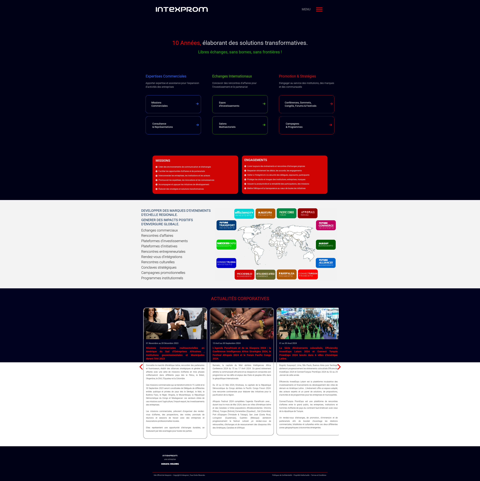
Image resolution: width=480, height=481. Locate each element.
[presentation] (141, 367)
